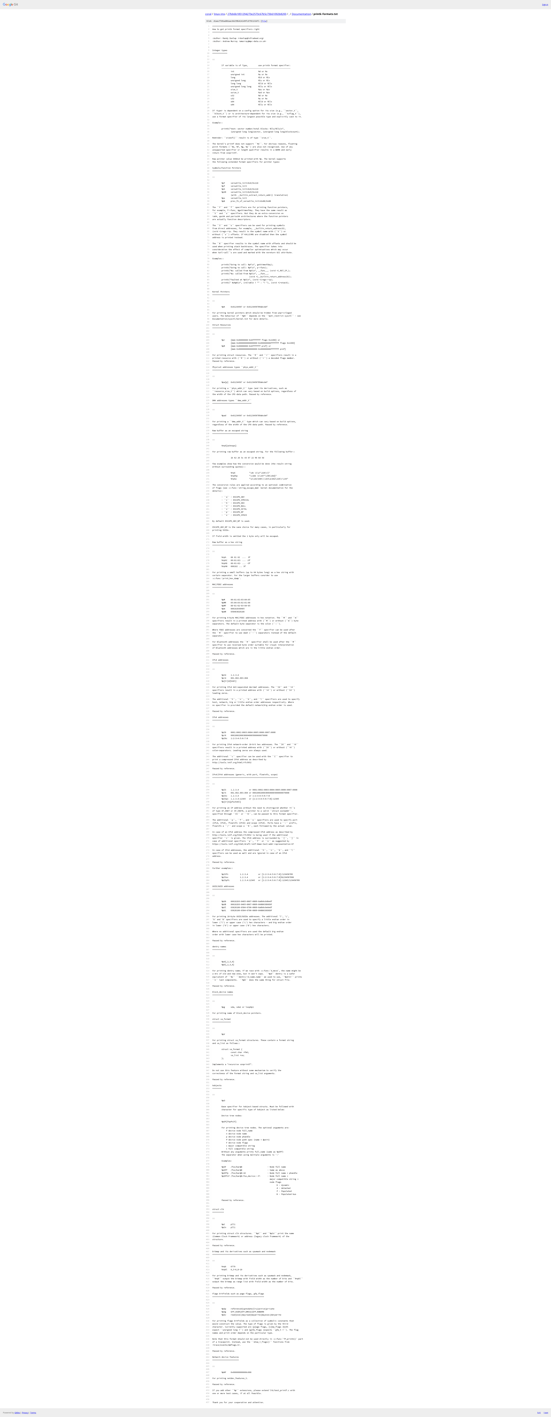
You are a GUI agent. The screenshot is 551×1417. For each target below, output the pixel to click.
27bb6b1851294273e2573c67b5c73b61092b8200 (256, 14)
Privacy (25, 1412)
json (546, 1412)
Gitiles (17, 1412)
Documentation (301, 14)
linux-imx (219, 14)
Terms (33, 1412)
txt (539, 1412)
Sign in (545, 4)
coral (208, 14)
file (264, 21)
